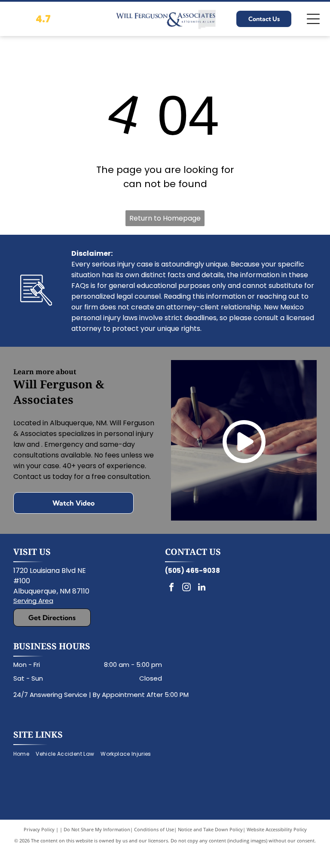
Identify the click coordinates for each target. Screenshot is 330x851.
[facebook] (171, 588)
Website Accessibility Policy (277, 829)
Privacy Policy (39, 829)
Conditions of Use (154, 829)
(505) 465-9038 (192, 570)
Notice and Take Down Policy (210, 829)
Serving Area (33, 600)
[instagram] (186, 588)
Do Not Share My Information (97, 829)
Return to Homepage (165, 218)
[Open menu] (313, 18)
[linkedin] (201, 588)
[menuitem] (24, 754)
